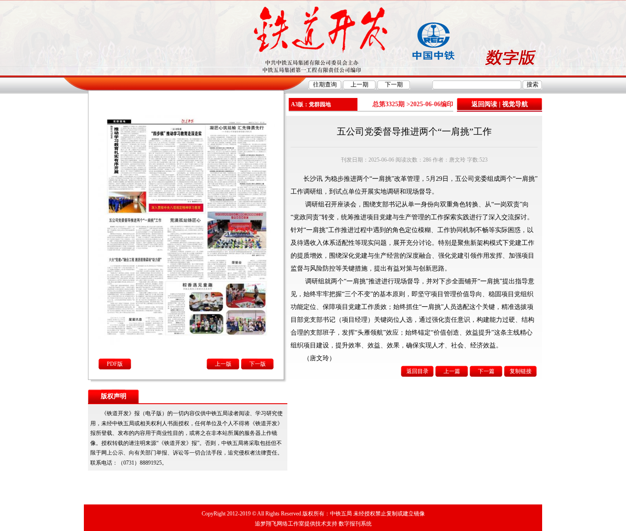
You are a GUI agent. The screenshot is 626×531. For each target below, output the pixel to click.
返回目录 (417, 371)
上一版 (223, 364)
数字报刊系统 (355, 523)
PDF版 (115, 364)
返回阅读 (484, 104)
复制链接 (521, 371)
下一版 (257, 364)
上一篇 (452, 371)
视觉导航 (515, 104)
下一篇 (486, 371)
